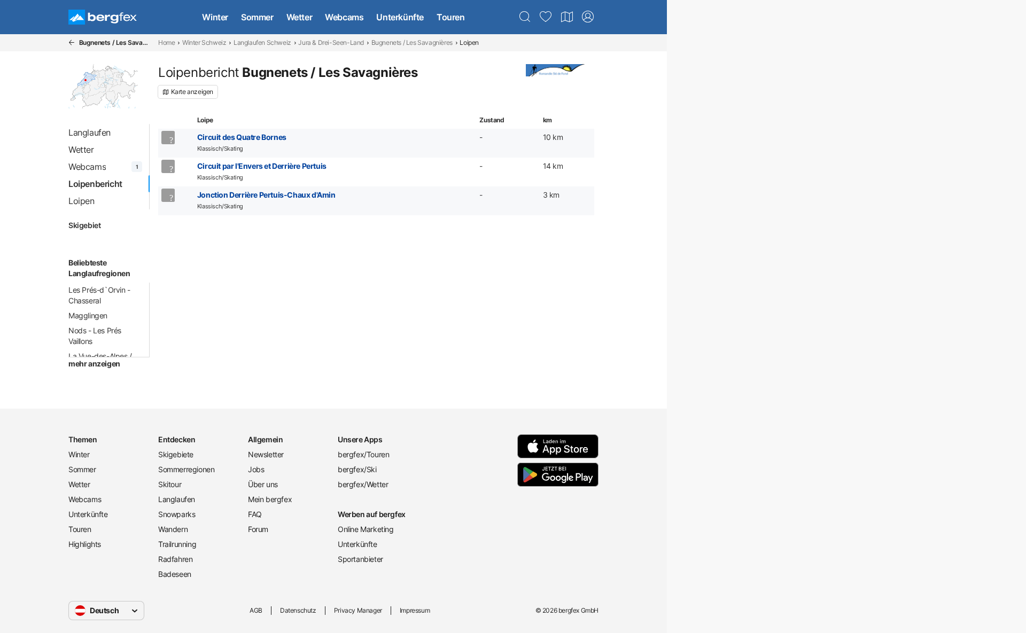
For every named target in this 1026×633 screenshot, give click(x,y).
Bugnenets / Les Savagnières (412, 42)
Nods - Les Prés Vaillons (94, 336)
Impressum (415, 610)
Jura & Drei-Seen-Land (331, 42)
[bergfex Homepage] (102, 17)
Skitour (169, 484)
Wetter (299, 17)
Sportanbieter (360, 559)
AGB (256, 610)
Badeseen (174, 574)
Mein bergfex (270, 499)
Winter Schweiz (204, 42)
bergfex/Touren (363, 454)
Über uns (263, 484)
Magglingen (87, 315)
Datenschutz (298, 610)
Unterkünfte (400, 17)
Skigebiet (84, 225)
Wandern (173, 529)
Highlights (84, 544)
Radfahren (175, 559)
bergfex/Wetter (363, 484)
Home (166, 42)
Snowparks (176, 514)
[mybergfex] (587, 17)
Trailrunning (177, 544)
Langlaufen (176, 499)
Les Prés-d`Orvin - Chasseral (99, 295)
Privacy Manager (358, 610)
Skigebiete (175, 454)
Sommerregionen (186, 469)
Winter (215, 17)
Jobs (256, 469)
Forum (258, 529)
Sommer (257, 17)
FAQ (255, 514)
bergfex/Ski (357, 469)
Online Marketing (366, 529)
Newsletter (266, 454)
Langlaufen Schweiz (262, 42)
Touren (451, 17)
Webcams (344, 17)
